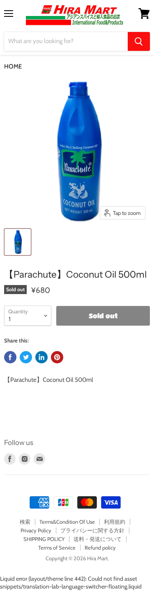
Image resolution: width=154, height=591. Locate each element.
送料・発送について (98, 539)
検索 (25, 521)
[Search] (139, 41)
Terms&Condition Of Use (67, 521)
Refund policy (100, 547)
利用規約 (114, 521)
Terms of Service (57, 547)
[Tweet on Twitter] (26, 357)
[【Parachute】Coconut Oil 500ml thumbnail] (18, 242)
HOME (13, 66)
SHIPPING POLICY (43, 539)
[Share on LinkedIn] (41, 357)
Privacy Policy (36, 530)
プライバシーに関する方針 (92, 530)
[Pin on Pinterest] (57, 357)
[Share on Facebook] (10, 357)
